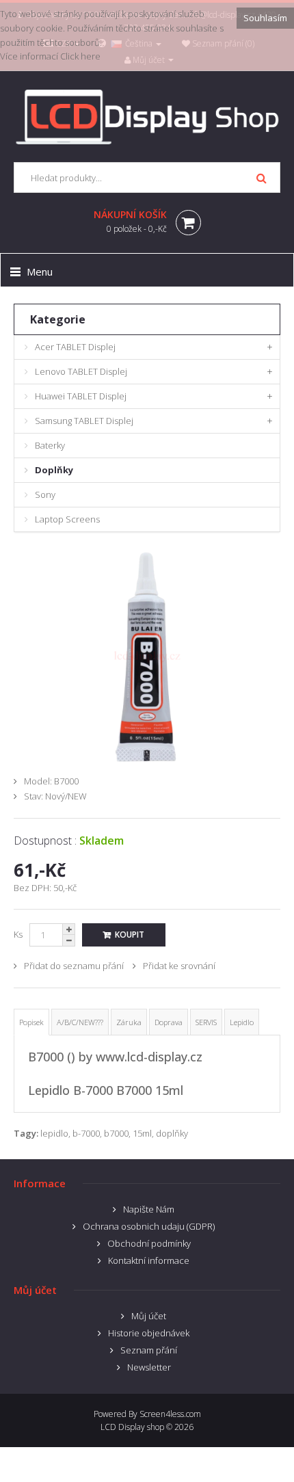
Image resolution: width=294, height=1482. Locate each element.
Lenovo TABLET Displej (81, 371)
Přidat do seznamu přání (74, 966)
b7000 (116, 1133)
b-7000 (86, 1133)
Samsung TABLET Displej (84, 420)
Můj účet (148, 1316)
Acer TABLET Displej (75, 347)
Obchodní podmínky (149, 1243)
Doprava (169, 1022)
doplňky (172, 1133)
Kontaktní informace (148, 1260)
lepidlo (54, 1133)
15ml (142, 1133)
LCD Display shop (132, 1427)
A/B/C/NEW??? (80, 1022)
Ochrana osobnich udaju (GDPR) (149, 1226)
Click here (80, 56)
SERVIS (206, 1022)
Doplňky (54, 470)
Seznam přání (148, 1350)
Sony (45, 494)
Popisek (31, 1022)
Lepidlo (242, 1022)
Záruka (129, 1022)
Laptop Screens (67, 519)
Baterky (50, 445)
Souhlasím (265, 18)
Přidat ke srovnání (179, 966)
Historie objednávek (148, 1333)
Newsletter (149, 1367)
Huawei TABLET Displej (80, 396)
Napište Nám (148, 1209)
